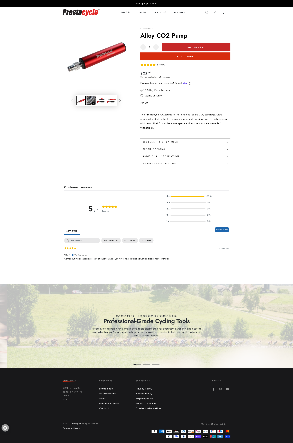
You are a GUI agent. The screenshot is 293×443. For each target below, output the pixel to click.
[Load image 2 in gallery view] (101, 100)
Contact (104, 408)
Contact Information (148, 408)
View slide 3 (155, 362)
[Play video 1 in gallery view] (91, 100)
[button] (207, 12)
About (103, 398)
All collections (107, 393)
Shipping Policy (145, 398)
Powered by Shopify (71, 428)
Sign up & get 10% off (146, 3)
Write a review (222, 229)
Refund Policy (144, 393)
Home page (106, 388)
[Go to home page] (81, 12)
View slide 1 (137, 362)
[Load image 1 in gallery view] (81, 100)
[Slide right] (120, 100)
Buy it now (185, 56)
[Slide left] (72, 100)
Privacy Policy (144, 388)
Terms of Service (146, 403)
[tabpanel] (146, 257)
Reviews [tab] (72, 231)
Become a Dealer (109, 403)
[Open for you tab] (5, 428)
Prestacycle (146, 29)
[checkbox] (146, 240)
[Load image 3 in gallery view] (111, 100)
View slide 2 (146, 362)
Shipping (144, 77)
